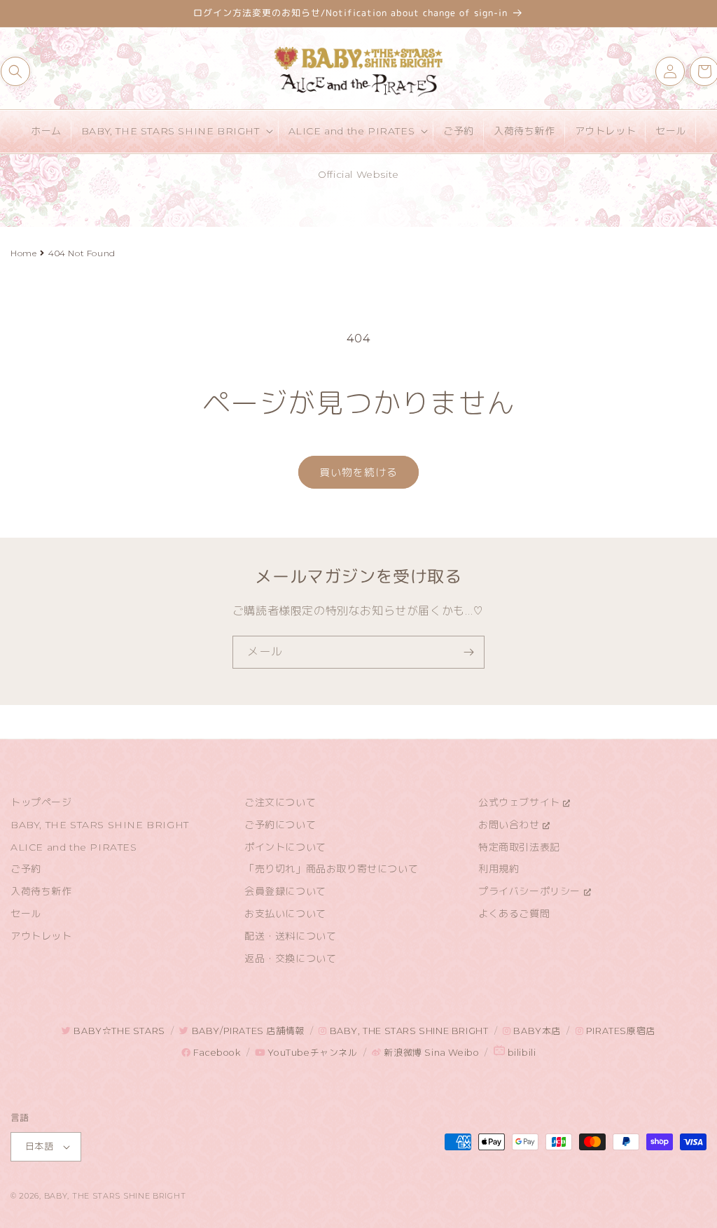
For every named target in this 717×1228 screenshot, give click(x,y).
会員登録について (285, 891)
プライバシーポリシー (531, 891)
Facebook (215, 1052)
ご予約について (280, 824)
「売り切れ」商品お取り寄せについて (331, 869)
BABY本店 (536, 1031)
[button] (15, 71)
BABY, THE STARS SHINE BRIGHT (100, 824)
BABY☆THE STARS (118, 1031)
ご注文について (280, 802)
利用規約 (498, 869)
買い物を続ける (358, 472)
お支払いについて (285, 913)
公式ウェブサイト (520, 802)
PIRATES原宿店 (619, 1031)
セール (26, 913)
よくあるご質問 (514, 913)
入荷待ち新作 (41, 891)
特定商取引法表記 (519, 847)
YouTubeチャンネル (311, 1052)
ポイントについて (285, 847)
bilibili (520, 1052)
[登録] (468, 652)
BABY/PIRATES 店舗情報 (246, 1031)
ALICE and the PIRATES (74, 847)
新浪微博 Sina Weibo (430, 1052)
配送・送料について (290, 936)
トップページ (41, 802)
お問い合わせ (510, 824)
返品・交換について (290, 958)
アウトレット (41, 936)
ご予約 (26, 869)
